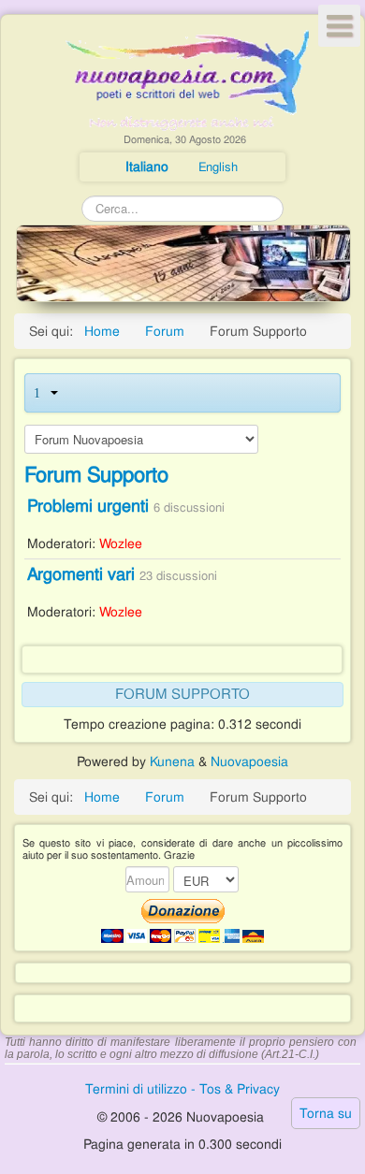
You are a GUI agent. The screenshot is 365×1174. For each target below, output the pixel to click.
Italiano (148, 166)
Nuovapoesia (249, 761)
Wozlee (120, 543)
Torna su (325, 1113)
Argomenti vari (81, 574)
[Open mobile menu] (339, 26)
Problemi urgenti (88, 505)
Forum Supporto (96, 474)
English (218, 167)
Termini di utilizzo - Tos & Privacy (182, 1088)
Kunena (172, 761)
